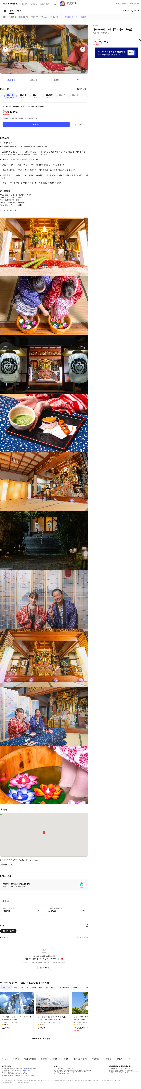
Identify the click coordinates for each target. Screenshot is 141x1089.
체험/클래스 (64, 987)
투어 (15, 987)
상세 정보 (78, 125)
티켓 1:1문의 (66, 1073)
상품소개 (33, 80)
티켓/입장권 (5, 987)
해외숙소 (12, 17)
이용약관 (16, 1059)
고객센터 (120, 1059)
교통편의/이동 (37, 987)
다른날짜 (82, 89)
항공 (5, 17)
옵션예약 (11, 80)
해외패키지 (23, 17)
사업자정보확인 (25, 1070)
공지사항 (109, 1059)
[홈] (5, 10)
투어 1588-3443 (59, 1068)
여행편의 (75, 987)
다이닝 (85, 987)
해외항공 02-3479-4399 (61, 1072)
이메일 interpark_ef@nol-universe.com (121, 1070)
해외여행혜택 (68, 17)
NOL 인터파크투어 (8, 931)
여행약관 (65, 1059)
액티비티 (24, 987)
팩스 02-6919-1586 (60, 1070)
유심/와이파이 (51, 987)
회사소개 (5, 1059)
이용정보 (55, 80)
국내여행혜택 (81, 17)
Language (132, 1059)
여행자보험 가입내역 (80, 1059)
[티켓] (19, 10)
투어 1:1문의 (57, 1073)
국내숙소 (44, 17)
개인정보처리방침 (30, 1059)
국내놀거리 (54, 17)
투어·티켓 (34, 17)
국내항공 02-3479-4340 (78, 1072)
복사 (36, 860)
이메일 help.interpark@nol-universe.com (79, 1070)
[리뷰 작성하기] (86, 925)
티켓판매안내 (96, 1059)
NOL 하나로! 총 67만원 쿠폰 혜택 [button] (35, 4)
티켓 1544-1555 (70, 1068)
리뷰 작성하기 (44, 968)
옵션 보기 (36, 124)
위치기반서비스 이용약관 (49, 1059)
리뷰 (77, 80)
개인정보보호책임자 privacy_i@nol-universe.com (124, 1072)
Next (88, 1008)
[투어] (11, 10)
